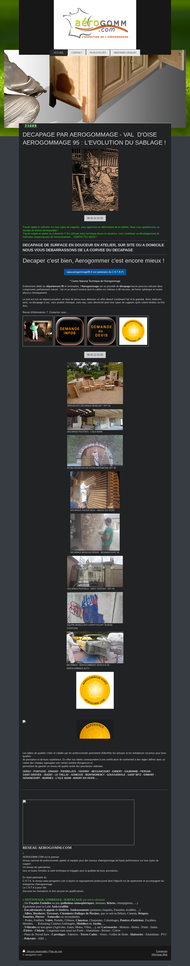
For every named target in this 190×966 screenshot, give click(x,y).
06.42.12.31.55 (95, 218)
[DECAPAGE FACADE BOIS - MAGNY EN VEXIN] (95, 490)
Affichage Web (159, 954)
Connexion (161, 951)
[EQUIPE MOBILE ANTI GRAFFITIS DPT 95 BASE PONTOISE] (95, 607)
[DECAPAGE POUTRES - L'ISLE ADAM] (95, 419)
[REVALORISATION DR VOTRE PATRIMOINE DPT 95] (95, 450)
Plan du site (55, 951)
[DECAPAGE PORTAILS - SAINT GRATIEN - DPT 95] (95, 571)
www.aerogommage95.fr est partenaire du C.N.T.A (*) (95, 272)
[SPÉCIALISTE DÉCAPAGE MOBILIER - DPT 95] (95, 383)
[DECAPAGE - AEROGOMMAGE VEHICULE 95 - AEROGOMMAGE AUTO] (95, 647)
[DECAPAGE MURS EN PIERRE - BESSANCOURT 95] (95, 532)
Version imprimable (37, 951)
